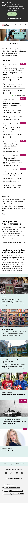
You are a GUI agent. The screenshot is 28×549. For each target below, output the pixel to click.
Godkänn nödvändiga (14, 18)
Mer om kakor (13, 10)
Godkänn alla (12, 14)
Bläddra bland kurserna (10, 215)
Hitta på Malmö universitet (13, 491)
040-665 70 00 (9, 485)
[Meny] (20, 24)
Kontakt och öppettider (12, 488)
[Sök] (25, 24)
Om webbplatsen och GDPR (14, 494)
